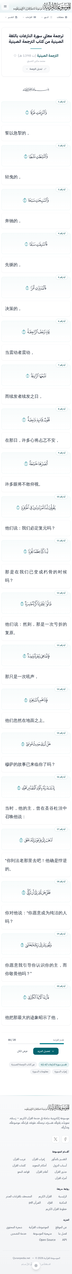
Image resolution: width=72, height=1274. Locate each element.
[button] (46, 17)
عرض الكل (22, 1051)
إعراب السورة (61, 1071)
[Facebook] (65, 1139)
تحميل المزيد (43, 1051)
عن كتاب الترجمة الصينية (23, 1064)
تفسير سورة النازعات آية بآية (54, 1064)
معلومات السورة (40, 1071)
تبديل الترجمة (36, 69)
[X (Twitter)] (55, 1139)
